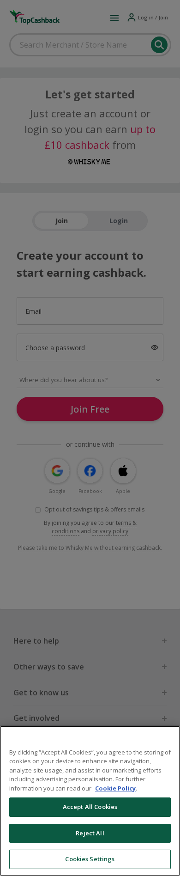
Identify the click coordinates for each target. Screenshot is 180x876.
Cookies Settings (89, 859)
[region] (90, 801)
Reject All (90, 833)
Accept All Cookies (90, 807)
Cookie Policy (115, 788)
